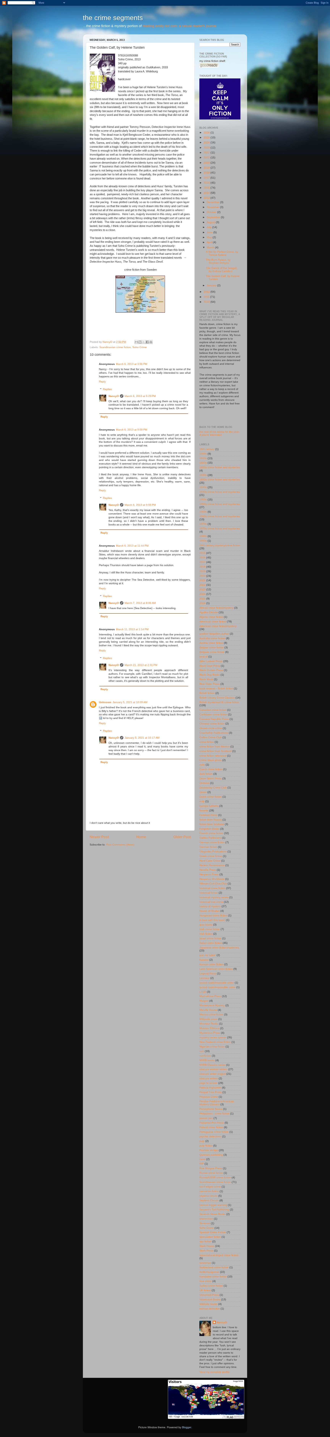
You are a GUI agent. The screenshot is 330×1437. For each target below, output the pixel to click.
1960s (203, 511)
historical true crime (211, 901)
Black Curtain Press (211, 670)
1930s (203, 475)
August (211, 222)
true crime (205, 1281)
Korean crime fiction (211, 964)
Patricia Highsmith (210, 1087)
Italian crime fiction (210, 943)
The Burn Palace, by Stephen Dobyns (218, 261)
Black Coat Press (209, 665)
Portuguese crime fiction (214, 1131)
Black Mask (206, 679)
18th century (206, 449)
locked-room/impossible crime (217, 987)
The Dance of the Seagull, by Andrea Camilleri (221, 270)
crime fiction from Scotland (215, 751)
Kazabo (204, 959)
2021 (207, 157)
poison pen (206, 1118)
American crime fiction (212, 621)
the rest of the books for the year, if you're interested (219, 433)
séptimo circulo (208, 1195)
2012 (207, 291)
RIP (201, 1163)
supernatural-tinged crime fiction (218, 1255)
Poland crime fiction (211, 1127)
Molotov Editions (209, 1028)
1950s (203, 499)
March (211, 247)
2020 (207, 162)
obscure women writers (213, 1069)
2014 (207, 192)
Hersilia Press (207, 869)
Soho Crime (139, 347)
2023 (207, 147)
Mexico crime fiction (211, 1014)
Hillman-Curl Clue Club (213, 883)
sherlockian (206, 1218)
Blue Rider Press (209, 684)
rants (202, 1159)
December (213, 202)
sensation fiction (209, 1191)
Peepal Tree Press (210, 1092)
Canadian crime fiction (212, 709)
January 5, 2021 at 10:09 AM (129, 702)
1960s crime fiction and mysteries (219, 516)
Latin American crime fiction (216, 968)
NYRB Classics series (212, 1064)
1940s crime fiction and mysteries (219, 492)
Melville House (208, 1010)
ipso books (205, 924)
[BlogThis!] (140, 342)
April (210, 242)
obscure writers (208, 1078)
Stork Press (206, 1250)
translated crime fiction (213, 1276)
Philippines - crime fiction (214, 1113)
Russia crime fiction (211, 1173)
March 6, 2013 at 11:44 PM (132, 545)
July (209, 227)
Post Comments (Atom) (120, 844)
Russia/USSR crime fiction (215, 1177)
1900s (203, 453)
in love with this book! (212, 920)
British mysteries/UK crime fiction (219, 702)
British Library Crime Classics (217, 697)
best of (203, 656)
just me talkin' (207, 955)
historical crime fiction (212, 888)
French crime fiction (211, 833)
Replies (107, 389)
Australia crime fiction (212, 638)
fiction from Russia (210, 819)
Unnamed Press (209, 1294)
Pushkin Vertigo (208, 1150)
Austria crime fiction (211, 642)
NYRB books (207, 1060)
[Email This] (136, 342)
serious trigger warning (213, 1205)
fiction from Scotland (211, 824)
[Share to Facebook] (147, 342)
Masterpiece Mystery (212, 1005)
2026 (207, 132)
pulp (202, 1141)
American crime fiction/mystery (217, 626)
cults (202, 764)
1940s (203, 487)
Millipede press (208, 1019)
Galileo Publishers (210, 837)
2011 (207, 296)
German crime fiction (212, 842)
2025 (207, 137)
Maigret (204, 1000)
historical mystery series (213, 897)
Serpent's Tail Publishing (214, 1209)
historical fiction (208, 892)
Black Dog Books (209, 674)
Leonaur (204, 978)
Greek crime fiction (210, 856)
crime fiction (206, 742)
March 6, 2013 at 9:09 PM (131, 429)
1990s (203, 540)
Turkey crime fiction (211, 1285)
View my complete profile (214, 1372)
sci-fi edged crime (210, 1186)
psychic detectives (210, 1136)
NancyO (113, 396)
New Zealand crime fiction (215, 1042)
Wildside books (208, 1304)
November (213, 207)
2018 (207, 172)
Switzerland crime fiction (214, 1267)
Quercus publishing (211, 1154)
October (212, 212)
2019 (207, 167)
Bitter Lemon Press (210, 661)
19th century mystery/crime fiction (219, 545)
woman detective (209, 1308)
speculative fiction (210, 1236)
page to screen (208, 1083)
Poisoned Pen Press (211, 1122)
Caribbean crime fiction (213, 714)
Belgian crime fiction (211, 647)
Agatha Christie (208, 612)
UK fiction (205, 1290)
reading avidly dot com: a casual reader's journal (179, 26)
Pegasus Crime (208, 1096)
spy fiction (205, 1241)
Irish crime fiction (209, 929)
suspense (205, 1262)
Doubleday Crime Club (213, 787)
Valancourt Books (209, 1299)
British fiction (207, 693)
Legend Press (207, 973)
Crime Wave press (210, 760)
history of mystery (210, 906)
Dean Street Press (210, 778)
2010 (207, 301)
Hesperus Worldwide (211, 879)
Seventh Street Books (212, 1214)
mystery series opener (212, 1037)
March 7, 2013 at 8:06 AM (140, 603)
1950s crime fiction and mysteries (219, 504)
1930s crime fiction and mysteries (219, 479)
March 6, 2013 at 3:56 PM (131, 364)
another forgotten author (214, 633)
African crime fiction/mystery (216, 607)
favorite (203, 810)
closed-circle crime (210, 728)
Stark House (206, 1246)
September (214, 217)
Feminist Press (208, 815)
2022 (207, 152)
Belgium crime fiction (211, 652)
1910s (203, 458)
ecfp (202, 801)
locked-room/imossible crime (216, 982)
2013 (207, 197)
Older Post (182, 837)
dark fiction (206, 773)
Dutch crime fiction (210, 796)
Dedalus (204, 783)
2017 (207, 177)
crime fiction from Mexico (214, 746)
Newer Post (99, 837)
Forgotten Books (209, 828)
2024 (207, 142)
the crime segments (113, 18)
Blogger (186, 1427)
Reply (102, 381)
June (210, 232)
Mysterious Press (209, 1032)
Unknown (105, 702)
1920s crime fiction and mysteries (219, 467)
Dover (203, 792)
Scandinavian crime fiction (115, 347)
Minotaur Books (208, 1023)
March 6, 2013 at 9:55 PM (140, 504)
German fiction (208, 847)
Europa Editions (208, 805)
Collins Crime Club (210, 737)
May (210, 237)
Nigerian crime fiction (212, 1046)
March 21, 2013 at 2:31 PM (141, 665)
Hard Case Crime (209, 860)
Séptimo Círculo (209, 1200)
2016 (207, 182)
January (212, 285)
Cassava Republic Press (214, 719)
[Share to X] (144, 342)
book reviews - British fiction (216, 688)
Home (141, 837)
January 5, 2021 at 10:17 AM (142, 737)
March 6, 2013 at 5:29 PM (140, 396)
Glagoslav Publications (213, 851)
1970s (203, 524)
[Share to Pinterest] (151, 342)
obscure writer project (212, 1073)
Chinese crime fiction (212, 723)
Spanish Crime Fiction (212, 1232)
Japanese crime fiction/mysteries (219, 947)
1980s (203, 536)
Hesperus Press (209, 874)
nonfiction (205, 1055)
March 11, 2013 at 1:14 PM (132, 629)
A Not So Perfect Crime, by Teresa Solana (222, 253)
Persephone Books (210, 1109)
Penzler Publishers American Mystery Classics (216, 1103)
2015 (207, 187)
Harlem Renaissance (212, 865)
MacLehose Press (210, 996)
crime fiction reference (212, 755)
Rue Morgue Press (210, 1168)
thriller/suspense (209, 1272)
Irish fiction (205, 933)
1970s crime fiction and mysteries (219, 528)
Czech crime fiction (210, 769)
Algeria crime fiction (211, 617)
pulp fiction (205, 1145)
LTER (202, 991)
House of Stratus (209, 910)
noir (201, 1051)
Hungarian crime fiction (213, 915)
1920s (203, 462)
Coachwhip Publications (213, 732)
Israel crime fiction (210, 938)
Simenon (204, 1223)
